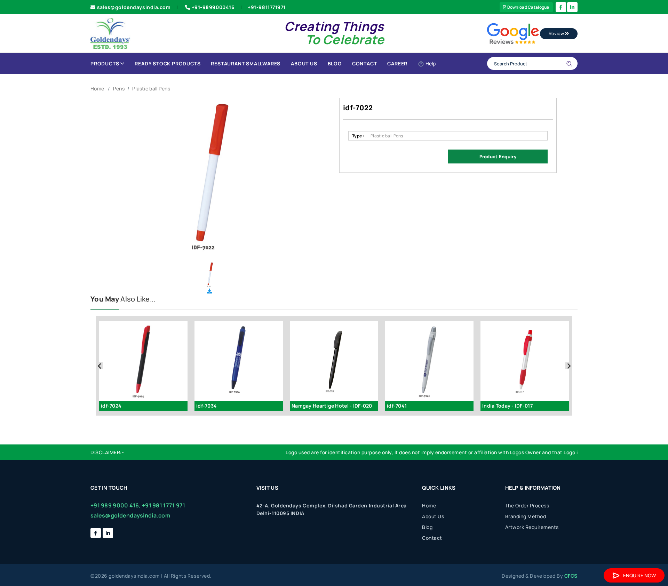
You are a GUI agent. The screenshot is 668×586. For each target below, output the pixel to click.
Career (397, 63)
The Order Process (527, 505)
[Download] (209, 291)
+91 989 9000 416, (115, 505)
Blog (335, 63)
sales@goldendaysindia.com (134, 7)
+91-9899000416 (213, 7)
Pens (119, 88)
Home (97, 88)
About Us (304, 63)
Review (557, 33)
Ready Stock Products (167, 63)
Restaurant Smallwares (245, 63)
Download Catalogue (527, 7)
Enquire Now (639, 575)
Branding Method (525, 516)
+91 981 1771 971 (163, 505)
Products (104, 63)
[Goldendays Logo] (110, 33)
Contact (364, 63)
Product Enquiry (497, 156)
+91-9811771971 (267, 7)
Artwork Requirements (532, 527)
